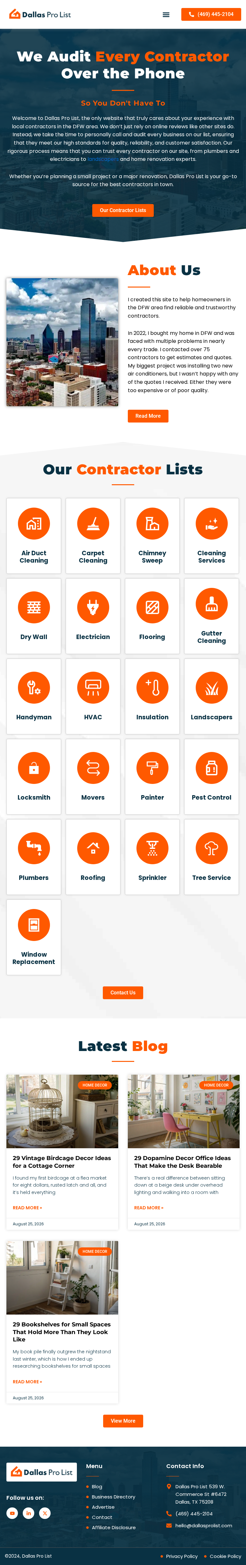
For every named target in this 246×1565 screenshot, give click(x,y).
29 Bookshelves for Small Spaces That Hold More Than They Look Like (62, 1332)
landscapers (103, 159)
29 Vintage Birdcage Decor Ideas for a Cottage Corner (62, 1162)
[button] (166, 14)
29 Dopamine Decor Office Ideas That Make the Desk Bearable (182, 1162)
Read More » (27, 1208)
